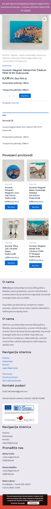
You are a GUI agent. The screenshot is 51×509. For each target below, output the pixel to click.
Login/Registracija (10, 368)
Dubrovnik (15, 58)
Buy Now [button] (11, 207)
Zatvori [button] (27, 10)
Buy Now (24, 96)
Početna (5, 55)
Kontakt (5, 364)
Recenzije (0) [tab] (7, 120)
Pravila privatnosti (10, 377)
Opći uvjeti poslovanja (11, 380)
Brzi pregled (13, 179)
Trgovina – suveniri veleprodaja (22, 55)
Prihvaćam (33, 503)
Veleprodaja (7, 361)
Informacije (7, 374)
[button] (44, 19)
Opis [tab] (4, 115)
